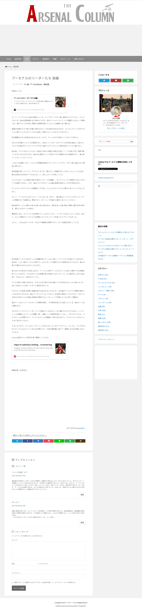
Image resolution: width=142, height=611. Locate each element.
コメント (15, 540)
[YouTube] (116, 81)
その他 (102, 278)
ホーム (9, 67)
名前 (13, 564)
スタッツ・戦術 (106, 290)
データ (102, 294)
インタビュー (105, 286)
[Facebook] (27, 441)
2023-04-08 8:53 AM (18, 506)
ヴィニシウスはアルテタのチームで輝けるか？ (115, 245)
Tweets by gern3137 (106, 177)
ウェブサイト (16, 573)
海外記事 (46, 84)
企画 (101, 306)
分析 (17, 67)
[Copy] (80, 441)
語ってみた (104, 322)
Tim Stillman (37, 84)
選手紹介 (103, 330)
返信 (82, 494)
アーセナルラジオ (106, 282)
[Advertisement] (71, 40)
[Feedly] (70, 441)
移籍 (102, 318)
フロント (103, 298)
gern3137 (81, 428)
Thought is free (82, 606)
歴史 (101, 314)
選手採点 (103, 326)
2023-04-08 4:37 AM (18, 476)
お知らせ (103, 274)
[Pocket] (49, 441)
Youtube (108, 125)
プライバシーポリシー (106, 339)
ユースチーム (104, 302)
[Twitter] (17, 441)
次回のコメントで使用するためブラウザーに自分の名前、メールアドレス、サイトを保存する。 (45, 582)
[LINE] (59, 441)
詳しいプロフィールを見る (116, 128)
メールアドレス (43, 564)
